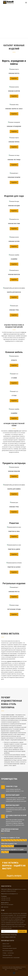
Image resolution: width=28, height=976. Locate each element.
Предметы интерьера (14, 463)
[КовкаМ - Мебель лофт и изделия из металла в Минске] (8, 2)
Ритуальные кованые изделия (10, 948)
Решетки (14, 523)
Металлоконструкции (8, 950)
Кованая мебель (14, 352)
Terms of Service (11, 969)
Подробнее (14, 78)
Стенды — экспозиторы (8, 953)
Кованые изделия (7, 946)
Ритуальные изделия (14, 583)
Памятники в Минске (7, 955)
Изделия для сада (14, 196)
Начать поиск (22, 931)
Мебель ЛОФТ (6, 943)
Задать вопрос (14, 875)
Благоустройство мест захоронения (11, 957)
